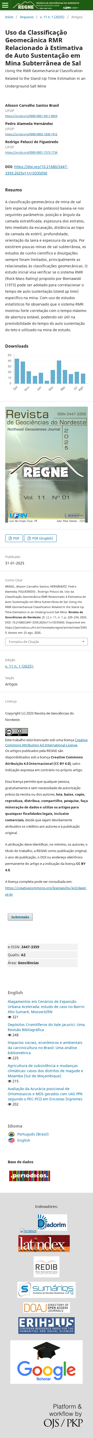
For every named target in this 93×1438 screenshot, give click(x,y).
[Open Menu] (5, 5)
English (23, 1140)
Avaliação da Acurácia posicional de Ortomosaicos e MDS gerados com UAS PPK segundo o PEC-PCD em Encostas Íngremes (45, 1093)
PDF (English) (42, 538)
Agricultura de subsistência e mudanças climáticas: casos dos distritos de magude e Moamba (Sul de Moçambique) (45, 1070)
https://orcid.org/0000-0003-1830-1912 (31, 134)
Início (9, 17)
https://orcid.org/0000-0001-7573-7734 (31, 152)
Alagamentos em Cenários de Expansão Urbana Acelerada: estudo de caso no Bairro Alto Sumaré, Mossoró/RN (46, 1006)
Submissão (20, 917)
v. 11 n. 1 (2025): (52, 17)
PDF (15, 538)
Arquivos (27, 17)
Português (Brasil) (33, 1134)
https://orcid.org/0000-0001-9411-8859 (31, 116)
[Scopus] (44, 1230)
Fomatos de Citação (24, 641)
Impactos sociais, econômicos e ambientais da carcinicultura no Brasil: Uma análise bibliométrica (45, 1047)
